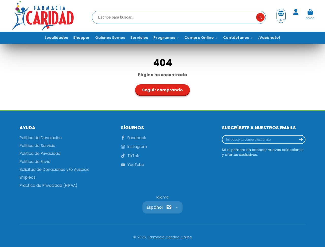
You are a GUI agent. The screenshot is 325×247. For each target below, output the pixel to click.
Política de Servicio (37, 145)
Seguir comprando (162, 90)
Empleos (28, 177)
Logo (42, 16)
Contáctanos (236, 37)
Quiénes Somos (110, 37)
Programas (164, 37)
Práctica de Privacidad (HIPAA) (48, 185)
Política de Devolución (41, 137)
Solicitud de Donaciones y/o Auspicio (55, 169)
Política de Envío (35, 161)
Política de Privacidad (40, 153)
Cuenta (296, 16)
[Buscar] (260, 17)
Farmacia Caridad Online (170, 237)
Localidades (56, 37)
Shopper (81, 37)
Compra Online (199, 37)
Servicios (139, 37)
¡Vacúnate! (269, 37)
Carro (310, 16)
